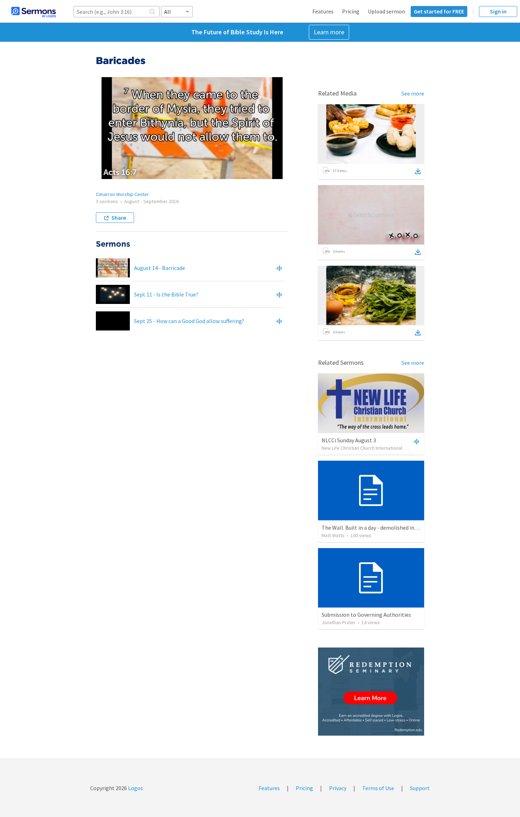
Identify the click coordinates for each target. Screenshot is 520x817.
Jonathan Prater (339, 622)
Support (420, 788)
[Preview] (278, 268)
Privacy (337, 788)
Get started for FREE (439, 11)
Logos (135, 788)
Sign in (498, 11)
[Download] (418, 171)
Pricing (350, 11)
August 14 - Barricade (159, 267)
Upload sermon (386, 11)
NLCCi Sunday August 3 (349, 440)
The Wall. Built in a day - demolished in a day (374, 527)
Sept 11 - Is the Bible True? (166, 294)
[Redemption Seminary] (371, 692)
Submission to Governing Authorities (366, 614)
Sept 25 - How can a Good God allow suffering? (189, 320)
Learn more (329, 32)
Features (323, 11)
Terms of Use (378, 788)
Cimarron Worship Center (122, 194)
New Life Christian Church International (362, 448)
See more (412, 93)
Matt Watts (333, 535)
